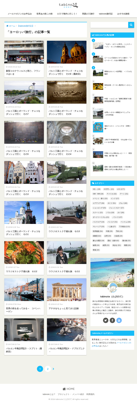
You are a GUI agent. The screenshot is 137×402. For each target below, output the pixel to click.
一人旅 (112, 227)
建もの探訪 (98, 241)
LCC (121, 189)
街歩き (117, 245)
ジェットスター (116, 208)
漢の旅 (126, 241)
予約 (119, 231)
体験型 (97, 236)
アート (124, 194)
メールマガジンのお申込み (20, 14)
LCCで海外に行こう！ (67, 14)
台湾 (107, 236)
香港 (96, 250)
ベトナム (125, 222)
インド (115, 198)
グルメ (123, 203)
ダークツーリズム (101, 217)
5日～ (96, 189)
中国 (109, 231)
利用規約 (90, 394)
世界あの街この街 (45, 14)
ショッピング (99, 208)
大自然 (118, 236)
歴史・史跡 (113, 241)
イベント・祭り (100, 198)
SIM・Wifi (98, 194)
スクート (98, 212)
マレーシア (98, 227)
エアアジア (98, 203)
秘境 (96, 245)
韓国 (127, 245)
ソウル (110, 212)
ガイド (112, 203)
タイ (120, 212)
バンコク (112, 222)
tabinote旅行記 (106, 14)
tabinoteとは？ (49, 394)
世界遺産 (98, 231)
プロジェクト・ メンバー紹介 (71, 394)
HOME (70, 389)
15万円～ (109, 189)
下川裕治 (124, 227)
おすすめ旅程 (123, 14)
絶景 (106, 245)
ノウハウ (117, 217)
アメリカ (112, 194)
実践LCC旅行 (88, 14)
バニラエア (98, 222)
